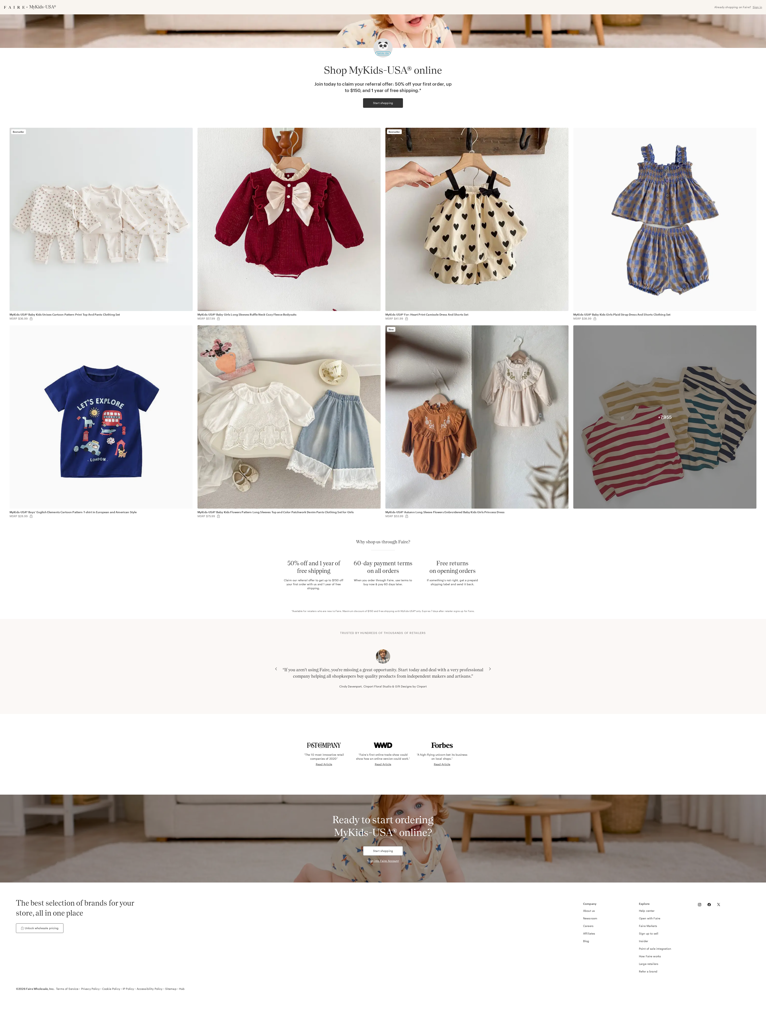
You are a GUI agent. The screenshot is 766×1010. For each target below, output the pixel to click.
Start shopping (383, 103)
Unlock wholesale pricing (42, 928)
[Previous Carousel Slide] (276, 669)
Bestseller (18, 131)
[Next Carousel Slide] (490, 669)
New (391, 329)
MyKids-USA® (408, 611)
